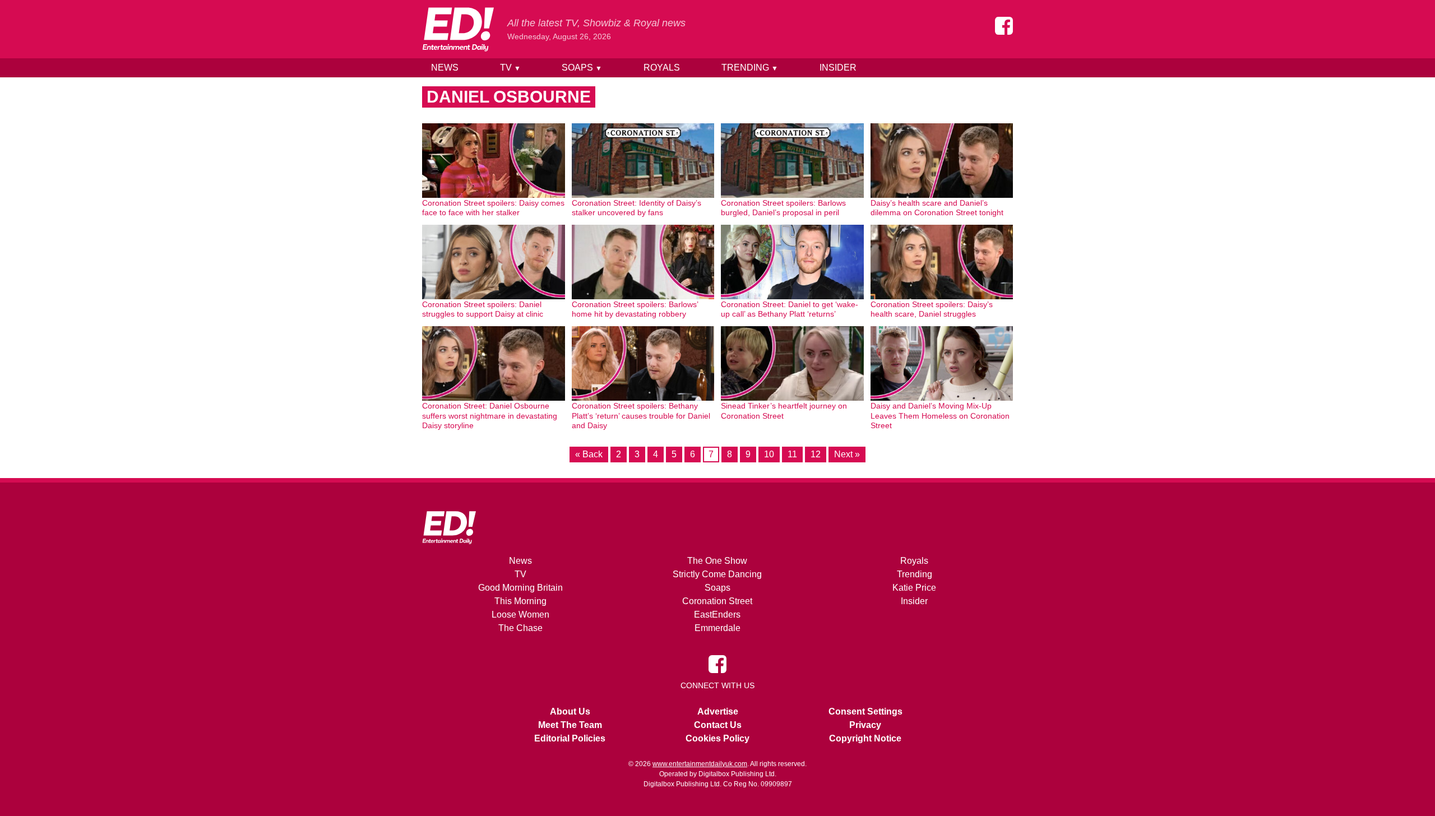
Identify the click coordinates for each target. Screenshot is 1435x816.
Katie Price (914, 587)
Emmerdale (717, 628)
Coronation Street (717, 601)
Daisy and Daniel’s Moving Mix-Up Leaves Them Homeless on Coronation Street (940, 415)
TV (510, 67)
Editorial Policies (569, 738)
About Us (570, 711)
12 (816, 454)
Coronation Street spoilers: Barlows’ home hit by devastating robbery (635, 309)
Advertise (717, 711)
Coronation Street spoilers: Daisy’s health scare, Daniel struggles (932, 309)
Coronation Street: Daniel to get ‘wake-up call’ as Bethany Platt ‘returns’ (789, 309)
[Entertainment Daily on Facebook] (1004, 25)
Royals (662, 67)
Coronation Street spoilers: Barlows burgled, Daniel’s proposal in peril (783, 207)
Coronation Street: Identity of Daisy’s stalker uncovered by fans (636, 207)
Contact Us (718, 725)
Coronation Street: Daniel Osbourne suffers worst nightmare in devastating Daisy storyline (489, 415)
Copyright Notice (865, 738)
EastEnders (717, 614)
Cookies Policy (717, 738)
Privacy (865, 725)
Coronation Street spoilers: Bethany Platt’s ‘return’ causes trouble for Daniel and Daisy (641, 415)
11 (792, 454)
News (445, 67)
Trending (749, 67)
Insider (838, 67)
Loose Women (520, 614)
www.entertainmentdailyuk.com (699, 764)
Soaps (582, 67)
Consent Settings (865, 711)
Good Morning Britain (520, 587)
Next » (847, 454)
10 (769, 454)
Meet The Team (570, 725)
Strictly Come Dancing (717, 574)
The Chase (520, 628)
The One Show (717, 560)
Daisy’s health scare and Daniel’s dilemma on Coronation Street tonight (937, 207)
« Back (589, 454)
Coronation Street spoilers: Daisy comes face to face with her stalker (493, 207)
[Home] (458, 29)
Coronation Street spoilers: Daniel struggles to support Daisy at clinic (482, 309)
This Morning (520, 601)
